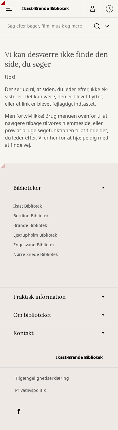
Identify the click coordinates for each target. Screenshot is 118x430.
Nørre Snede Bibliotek (35, 254)
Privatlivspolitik (30, 390)
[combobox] (59, 26)
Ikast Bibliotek (27, 206)
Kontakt (23, 333)
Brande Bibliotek (30, 225)
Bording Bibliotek (30, 216)
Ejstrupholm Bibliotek (35, 235)
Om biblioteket (32, 314)
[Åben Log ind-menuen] (92, 8)
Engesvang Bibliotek (33, 245)
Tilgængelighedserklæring (42, 378)
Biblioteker (27, 187)
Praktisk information (39, 296)
